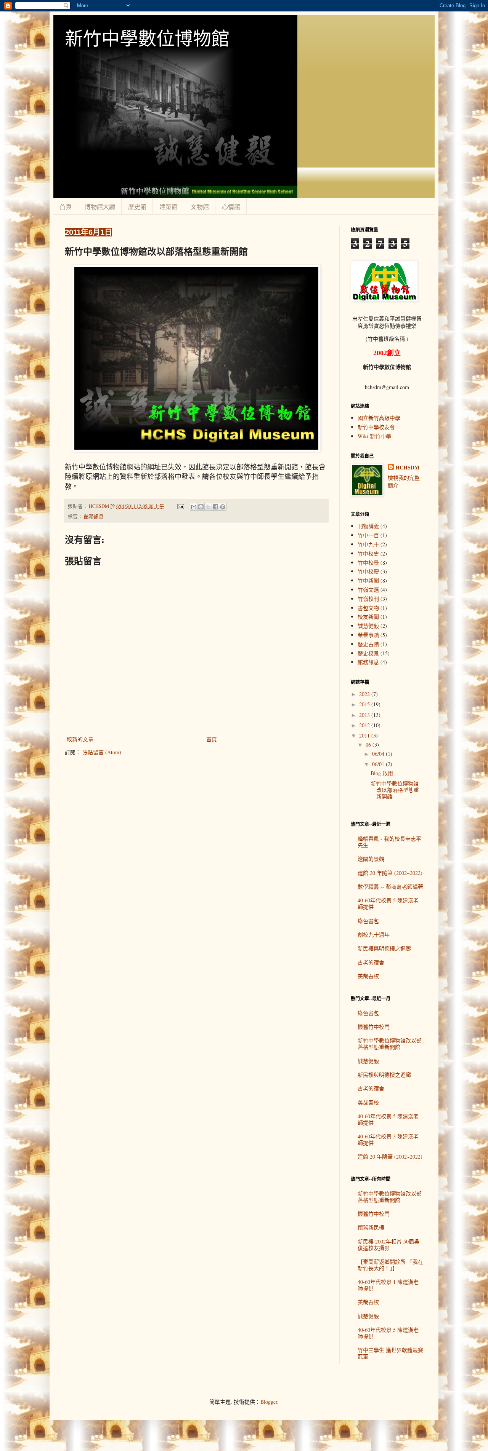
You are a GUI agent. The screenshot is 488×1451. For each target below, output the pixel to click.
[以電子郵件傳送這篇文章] (193, 507)
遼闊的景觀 (371, 858)
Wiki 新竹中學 (374, 436)
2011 (365, 735)
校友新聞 (368, 616)
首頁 (65, 207)
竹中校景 (368, 562)
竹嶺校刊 (368, 598)
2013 (365, 714)
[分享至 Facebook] (215, 507)
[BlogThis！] (201, 507)
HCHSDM (407, 467)
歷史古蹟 (368, 644)
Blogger (268, 1401)
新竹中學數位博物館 (147, 38)
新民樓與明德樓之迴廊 (384, 948)
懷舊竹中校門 (374, 1026)
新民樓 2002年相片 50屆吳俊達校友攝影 (388, 1244)
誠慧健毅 (368, 625)
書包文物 (368, 607)
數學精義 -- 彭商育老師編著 (390, 886)
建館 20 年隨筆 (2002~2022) (390, 872)
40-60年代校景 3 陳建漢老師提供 (388, 1139)
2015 (365, 704)
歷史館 (137, 207)
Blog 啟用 (382, 773)
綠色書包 (368, 920)
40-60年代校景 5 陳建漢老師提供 (388, 903)
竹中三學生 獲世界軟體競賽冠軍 (390, 1353)
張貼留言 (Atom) (101, 752)
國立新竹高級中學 (379, 417)
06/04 (379, 753)
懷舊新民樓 (371, 1227)
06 (369, 744)
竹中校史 (368, 553)
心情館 (231, 207)
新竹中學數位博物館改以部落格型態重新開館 (395, 790)
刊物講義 (368, 526)
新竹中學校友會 (376, 427)
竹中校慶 (368, 571)
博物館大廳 (100, 207)
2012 (365, 725)
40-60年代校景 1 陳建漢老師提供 (388, 1285)
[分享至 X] (208, 507)
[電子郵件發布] (180, 506)
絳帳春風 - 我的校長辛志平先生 (389, 842)
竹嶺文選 (368, 589)
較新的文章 (80, 739)
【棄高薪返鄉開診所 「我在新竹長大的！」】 (390, 1265)
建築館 (168, 207)
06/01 (379, 764)
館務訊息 (94, 516)
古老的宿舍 (371, 962)
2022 (365, 694)
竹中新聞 (368, 580)
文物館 (200, 207)
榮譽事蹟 (368, 635)
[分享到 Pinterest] (222, 507)
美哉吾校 (368, 976)
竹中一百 (368, 535)
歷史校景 (368, 653)
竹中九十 (368, 544)
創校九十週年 (374, 934)
